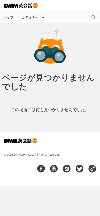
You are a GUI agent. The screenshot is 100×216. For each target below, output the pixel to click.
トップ (8, 17)
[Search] (93, 17)
